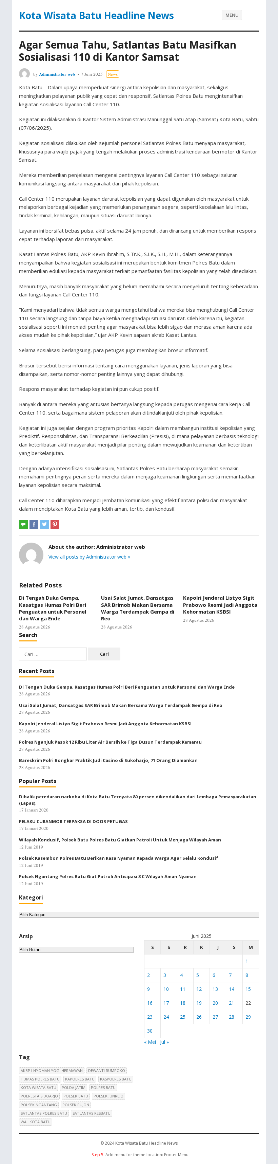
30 (150, 1030)
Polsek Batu (75, 1095)
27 (215, 1017)
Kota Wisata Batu (38, 1087)
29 (248, 1017)
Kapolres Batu (80, 1078)
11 (182, 989)
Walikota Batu (36, 1121)
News (113, 74)
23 (150, 1017)
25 (182, 1017)
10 (166, 989)
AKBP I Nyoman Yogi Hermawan (52, 1070)
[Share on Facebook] (33, 524)
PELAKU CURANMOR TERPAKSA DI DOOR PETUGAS (73, 821)
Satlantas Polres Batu (44, 1113)
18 (182, 1003)
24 (166, 1017)
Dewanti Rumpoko (106, 1070)
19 (199, 1003)
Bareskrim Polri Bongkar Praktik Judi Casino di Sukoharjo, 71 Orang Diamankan (108, 760)
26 (199, 1017)
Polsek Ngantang (39, 1104)
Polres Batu (103, 1087)
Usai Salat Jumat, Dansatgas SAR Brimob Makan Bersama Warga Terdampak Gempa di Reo (137, 608)
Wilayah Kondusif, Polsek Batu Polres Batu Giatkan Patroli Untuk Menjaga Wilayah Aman (120, 840)
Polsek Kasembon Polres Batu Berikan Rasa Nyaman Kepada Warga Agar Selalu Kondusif (118, 858)
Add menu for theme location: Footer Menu (140, 1155)
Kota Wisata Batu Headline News (96, 15)
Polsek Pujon (75, 1104)
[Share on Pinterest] (55, 524)
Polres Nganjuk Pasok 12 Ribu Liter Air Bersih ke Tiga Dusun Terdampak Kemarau (110, 742)
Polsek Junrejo (108, 1095)
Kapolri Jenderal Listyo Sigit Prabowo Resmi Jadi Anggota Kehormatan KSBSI (220, 604)
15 (248, 989)
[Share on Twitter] (44, 524)
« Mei (150, 1042)
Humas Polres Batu (40, 1078)
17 (166, 1003)
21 (231, 1003)
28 (231, 1017)
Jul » (164, 1042)
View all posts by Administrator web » (89, 556)
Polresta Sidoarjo (39, 1095)
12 (199, 989)
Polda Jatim (73, 1087)
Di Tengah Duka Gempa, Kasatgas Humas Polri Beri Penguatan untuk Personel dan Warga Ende (52, 608)
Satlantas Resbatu (92, 1113)
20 (215, 1003)
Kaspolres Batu (116, 1078)
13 (215, 989)
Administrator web (57, 74)
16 (150, 1003)
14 (231, 989)
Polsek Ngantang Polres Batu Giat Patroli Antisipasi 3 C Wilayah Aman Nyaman (108, 876)
